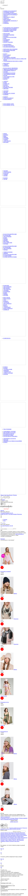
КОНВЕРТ (5, 301)
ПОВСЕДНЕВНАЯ (7, 308)
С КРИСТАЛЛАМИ (8, 373)
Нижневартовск (4, 836)
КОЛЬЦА (5, 366)
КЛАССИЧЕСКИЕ (7, 242)
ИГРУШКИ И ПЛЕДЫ (8, 433)
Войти (3, 499)
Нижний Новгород (12, 836)
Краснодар (7, 835)
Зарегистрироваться (5, 817)
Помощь (15, 495)
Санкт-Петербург (12, 838)
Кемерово (3, 835)
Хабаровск (21, 840)
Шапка (15, 593)
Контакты (19, 514)
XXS (2, 696)
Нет (1, 848)
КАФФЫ (5, 368)
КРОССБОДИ (6, 297)
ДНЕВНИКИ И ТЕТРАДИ (9, 438)
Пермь (19, 837)
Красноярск (13, 835)
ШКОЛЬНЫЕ (6, 288)
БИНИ (4, 136)
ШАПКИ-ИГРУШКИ (8, 435)
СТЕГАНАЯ (6, 302)
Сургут (22, 838)
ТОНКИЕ (5, 139)
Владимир (17, 832)
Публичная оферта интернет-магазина (13, 829)
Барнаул (6, 832)
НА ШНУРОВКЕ (7, 255)
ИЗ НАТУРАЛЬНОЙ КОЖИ (10, 234)
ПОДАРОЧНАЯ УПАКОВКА (10, 436)
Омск (8, 837)
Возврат (11, 495)
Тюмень (10, 840)
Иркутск (14, 834)
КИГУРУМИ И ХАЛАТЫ (9, 432)
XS (4, 696)
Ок (1, 867)
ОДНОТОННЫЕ (7, 172)
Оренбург (12, 837)
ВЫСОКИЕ (6, 241)
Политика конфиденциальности (15, 827)
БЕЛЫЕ (5, 237)
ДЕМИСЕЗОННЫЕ (8, 252)
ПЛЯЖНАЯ (6, 309)
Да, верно (3, 513)
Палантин (16, 618)
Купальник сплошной (6, 571)
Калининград (22, 834)
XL (4, 725)
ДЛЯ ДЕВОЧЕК (7, 289)
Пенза (16, 837)
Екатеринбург (8, 834)
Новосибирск (4, 837)
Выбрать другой (9, 513)
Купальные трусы (5, 702)
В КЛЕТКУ (6, 173)
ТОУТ (4, 300)
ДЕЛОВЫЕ (6, 290)
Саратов (18, 838)
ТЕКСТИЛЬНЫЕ (7, 236)
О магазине (3, 818)
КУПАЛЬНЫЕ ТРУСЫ (8, 105)
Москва (2, 495)
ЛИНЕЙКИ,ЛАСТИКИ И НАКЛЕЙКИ (12, 441)
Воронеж (3, 834)
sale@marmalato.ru (19, 534)
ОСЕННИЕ (6, 138)
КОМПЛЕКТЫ (6, 338)
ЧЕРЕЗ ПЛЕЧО (6, 298)
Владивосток (12, 832)
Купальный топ (4, 731)
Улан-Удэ (14, 840)
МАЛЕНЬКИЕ (6, 291)
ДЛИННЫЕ (6, 370)
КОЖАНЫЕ (6, 285)
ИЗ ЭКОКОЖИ (7, 235)
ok (1, 852)
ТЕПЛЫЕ (5, 170)
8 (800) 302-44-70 (4, 514)
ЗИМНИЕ (5, 137)
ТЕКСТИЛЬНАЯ (7, 303)
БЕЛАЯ (5, 304)
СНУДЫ (5, 179)
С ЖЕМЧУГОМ (7, 371)
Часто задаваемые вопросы (7, 819)
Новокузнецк (20, 836)
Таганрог (3, 840)
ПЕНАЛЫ (5, 439)
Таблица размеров (23, 818)
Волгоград (22, 832)
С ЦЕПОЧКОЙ (6, 307)
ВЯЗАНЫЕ (5, 142)
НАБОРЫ (5, 374)
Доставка (6, 495)
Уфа (18, 840)
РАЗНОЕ (5, 442)
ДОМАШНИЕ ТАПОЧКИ (9, 431)
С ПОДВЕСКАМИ (7, 369)
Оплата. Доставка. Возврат (12, 818)
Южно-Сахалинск (10, 841)
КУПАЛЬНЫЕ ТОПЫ (8, 103)
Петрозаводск (24, 837)
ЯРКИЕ (5, 133)
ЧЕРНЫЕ (5, 239)
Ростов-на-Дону (4, 838)
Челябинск (3, 841)
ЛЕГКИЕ (5, 175)
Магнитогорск (19, 835)
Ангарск (2, 832)
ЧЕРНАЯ (5, 306)
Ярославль (16, 841)
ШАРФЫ (5, 178)
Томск (6, 840)
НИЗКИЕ (5, 240)
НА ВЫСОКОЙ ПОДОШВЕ (10, 256)
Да (3, 848)
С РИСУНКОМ (7, 141)
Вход (4, 520)
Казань (17, 834)
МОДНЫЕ (5, 134)
